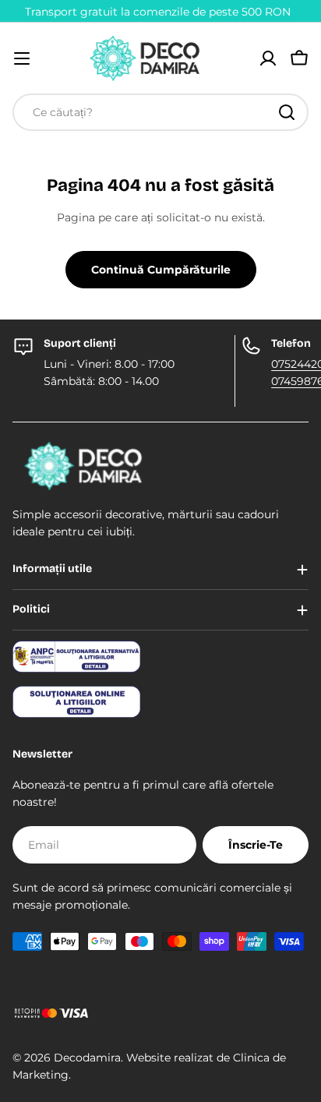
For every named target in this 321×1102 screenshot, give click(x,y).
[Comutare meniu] (21, 58)
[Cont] (268, 58)
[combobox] (160, 112)
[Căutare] (286, 112)
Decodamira (87, 1058)
